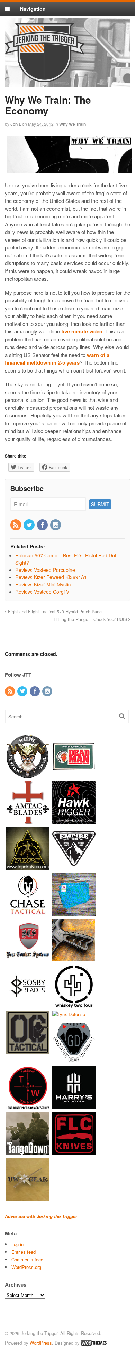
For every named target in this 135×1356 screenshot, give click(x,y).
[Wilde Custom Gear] (28, 774)
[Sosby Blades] (28, 1004)
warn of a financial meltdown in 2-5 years (57, 359)
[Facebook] (43, 525)
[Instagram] (56, 525)
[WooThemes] (94, 1342)
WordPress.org (26, 1267)
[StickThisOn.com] (74, 774)
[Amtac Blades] (28, 820)
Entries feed (23, 1252)
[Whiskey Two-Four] (74, 1004)
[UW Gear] (28, 1198)
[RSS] (16, 525)
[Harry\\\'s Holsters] (74, 1106)
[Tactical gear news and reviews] (44, 78)
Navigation (33, 8)
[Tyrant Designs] (74, 958)
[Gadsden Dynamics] (74, 1060)
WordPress (41, 1342)
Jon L (15, 124)
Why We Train (72, 124)
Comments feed (27, 1259)
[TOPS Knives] (28, 866)
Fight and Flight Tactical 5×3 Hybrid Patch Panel (55, 612)
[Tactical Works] (28, 1106)
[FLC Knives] (74, 1152)
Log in (17, 1244)
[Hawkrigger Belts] (74, 820)
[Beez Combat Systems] (28, 958)
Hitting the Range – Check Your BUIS (91, 619)
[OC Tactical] (28, 1050)
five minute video (81, 331)
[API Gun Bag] (74, 912)
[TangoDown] (28, 1152)
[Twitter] (29, 525)
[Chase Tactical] (28, 912)
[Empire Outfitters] (74, 866)
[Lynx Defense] (68, 1014)
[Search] (122, 716)
